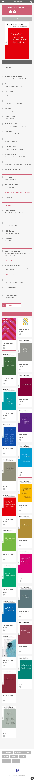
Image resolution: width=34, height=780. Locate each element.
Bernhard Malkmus (10, 210)
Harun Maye (8, 238)
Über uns (27, 752)
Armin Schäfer (9, 230)
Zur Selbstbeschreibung (13, 305)
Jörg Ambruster (9, 84)
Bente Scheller (9, 177)
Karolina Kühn (9, 197)
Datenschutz (7, 760)
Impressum (16, 760)
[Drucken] (10, 11)
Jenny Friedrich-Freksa (12, 185)
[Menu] (3, 2)
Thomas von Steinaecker (12, 251)
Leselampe (14, 756)
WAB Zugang (18, 752)
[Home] (31, 2)
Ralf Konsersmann (10, 287)
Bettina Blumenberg (11, 295)
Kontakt (22, 756)
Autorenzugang (7, 752)
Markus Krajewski (10, 223)
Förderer (6, 756)
